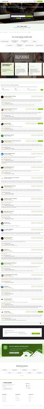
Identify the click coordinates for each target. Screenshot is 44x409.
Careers (30, 398)
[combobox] (8, 90)
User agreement (4, 401)
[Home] (0, 32)
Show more (22, 48)
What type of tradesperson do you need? (10, 332)
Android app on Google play (16, 353)
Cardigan (29, 372)
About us (30, 395)
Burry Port (19, 372)
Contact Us (36, 405)
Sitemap (33, 405)
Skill (28, 88)
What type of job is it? (21, 332)
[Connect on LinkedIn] (41, 405)
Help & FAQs (4, 400)
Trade (15, 88)
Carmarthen (39, 372)
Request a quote (39, 96)
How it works (4, 398)
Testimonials (4, 397)
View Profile (34, 96)
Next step (29, 16)
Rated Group (30, 397)
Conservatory (9, 45)
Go (41, 89)
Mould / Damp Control (29, 45)
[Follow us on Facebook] (40, 405)
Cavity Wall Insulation (4, 41)
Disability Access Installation (19, 45)
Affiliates (30, 400)
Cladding (34, 41)
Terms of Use (22, 405)
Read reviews (12, 110)
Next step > (36, 333)
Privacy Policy (26, 405)
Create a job (4, 395)
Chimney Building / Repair (24, 41)
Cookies (30, 405)
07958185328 (40, 311)
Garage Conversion (39, 45)
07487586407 (40, 123)
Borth (10, 372)
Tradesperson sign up (7, 388)
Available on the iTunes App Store (11, 353)
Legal (29, 401)
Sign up (16, 395)
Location (3, 88)
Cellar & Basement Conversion (14, 41)
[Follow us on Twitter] (38, 405)
